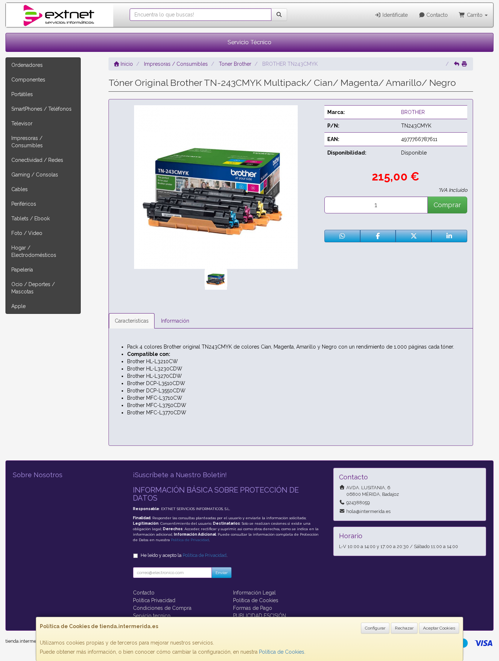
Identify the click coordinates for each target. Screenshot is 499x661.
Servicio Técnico (249, 42)
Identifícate (394, 15)
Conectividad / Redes (37, 160)
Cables (19, 189)
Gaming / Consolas (34, 175)
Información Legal (254, 593)
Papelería (22, 270)
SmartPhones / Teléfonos (41, 109)
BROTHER (413, 112)
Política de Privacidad (190, 540)
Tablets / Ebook (30, 218)
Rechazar (404, 628)
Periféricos (23, 204)
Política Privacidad (154, 600)
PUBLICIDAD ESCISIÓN (259, 616)
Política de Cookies (281, 652)
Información (175, 321)
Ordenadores (27, 65)
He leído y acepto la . (184, 555)
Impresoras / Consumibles (27, 141)
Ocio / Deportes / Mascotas (33, 288)
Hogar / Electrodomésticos (33, 251)
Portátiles (22, 94)
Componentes (28, 80)
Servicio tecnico (152, 616)
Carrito (474, 15)
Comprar (447, 205)
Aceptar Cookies (439, 628)
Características (132, 321)
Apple (18, 306)
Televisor (22, 123)
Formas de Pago (252, 608)
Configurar (375, 628)
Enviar (222, 572)
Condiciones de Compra (162, 608)
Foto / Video (26, 233)
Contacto (436, 15)
